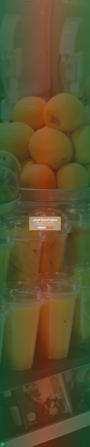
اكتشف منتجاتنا (41, 227)
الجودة (25, 1)
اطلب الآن (49, 227)
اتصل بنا (22, 1)
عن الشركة (31, 1)
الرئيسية (35, 1)
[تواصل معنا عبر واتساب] (2, 444)
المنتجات (28, 1)
